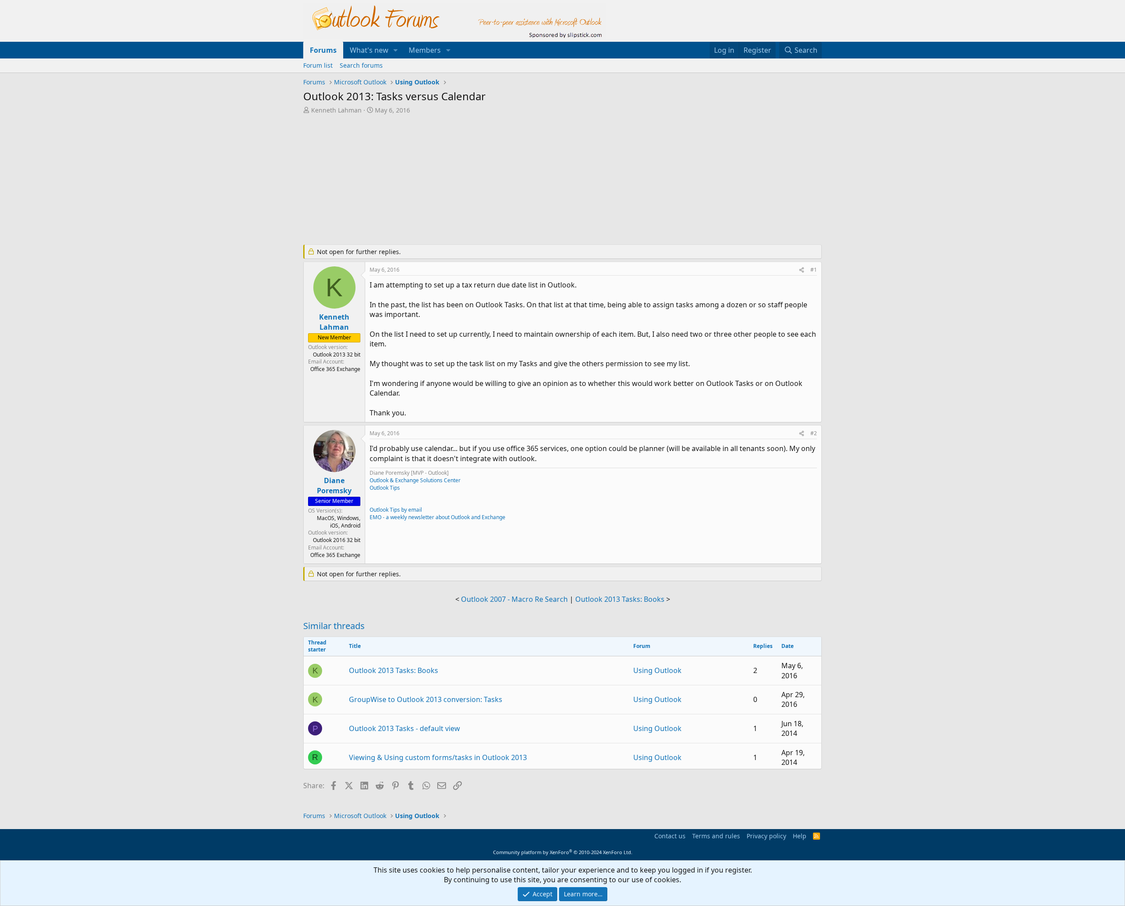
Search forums (361, 65)
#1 (813, 269)
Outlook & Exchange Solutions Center (415, 480)
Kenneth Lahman (336, 110)
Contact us (670, 836)
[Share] (801, 270)
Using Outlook (657, 670)
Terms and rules (716, 836)
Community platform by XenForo (562, 852)
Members (425, 50)
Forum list (318, 65)
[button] (395, 50)
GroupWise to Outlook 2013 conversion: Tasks (425, 699)
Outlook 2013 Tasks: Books (619, 599)
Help (799, 836)
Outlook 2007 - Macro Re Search (514, 599)
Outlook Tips (385, 487)
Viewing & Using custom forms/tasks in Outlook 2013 (438, 757)
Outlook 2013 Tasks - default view (404, 728)
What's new (369, 50)
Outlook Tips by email (396, 509)
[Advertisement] (516, 180)
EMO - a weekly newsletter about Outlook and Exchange (437, 517)
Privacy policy (766, 836)
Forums (323, 50)
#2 (813, 433)
